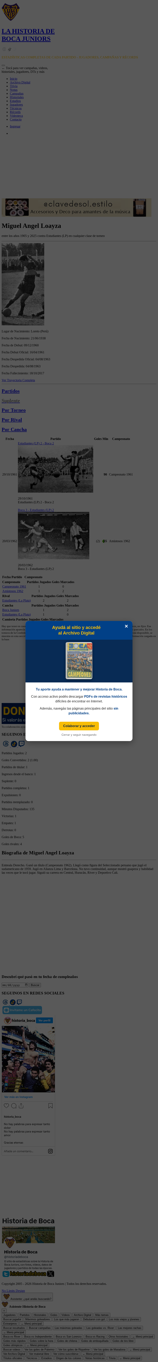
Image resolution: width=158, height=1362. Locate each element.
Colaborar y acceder (79, 726)
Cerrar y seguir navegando (79, 734)
